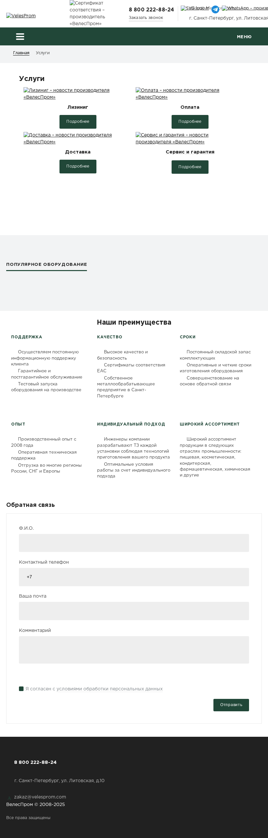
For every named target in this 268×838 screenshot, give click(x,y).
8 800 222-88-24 (151, 10)
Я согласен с (94, 689)
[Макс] (195, 11)
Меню (244, 37)
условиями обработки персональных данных (110, 689)
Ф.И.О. (26, 528)
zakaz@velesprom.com (40, 797)
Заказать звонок (146, 18)
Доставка (78, 152)
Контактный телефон (44, 562)
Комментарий (35, 631)
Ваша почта (32, 596)
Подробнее (77, 121)
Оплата (189, 107)
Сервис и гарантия (190, 152)
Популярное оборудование (46, 264)
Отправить (231, 704)
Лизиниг (77, 107)
